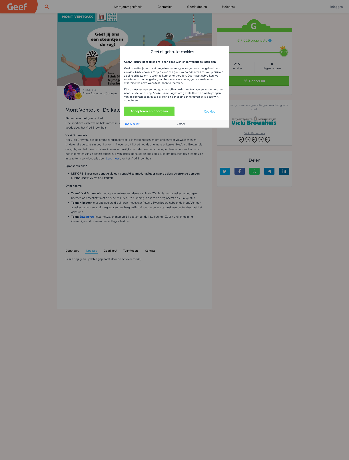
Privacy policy (131, 124)
